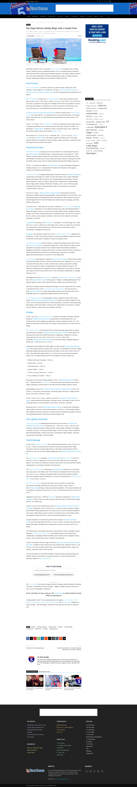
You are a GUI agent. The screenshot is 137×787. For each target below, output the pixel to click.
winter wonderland (56, 69)
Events (32, 22)
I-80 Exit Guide (54, 602)
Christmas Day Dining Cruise (41, 533)
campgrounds (102, 108)
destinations (101, 113)
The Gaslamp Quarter (32, 330)
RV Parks (95, 138)
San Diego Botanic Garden (63, 234)
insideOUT (52, 497)
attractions (100, 103)
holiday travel (38, 628)
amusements (92, 103)
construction (92, 113)
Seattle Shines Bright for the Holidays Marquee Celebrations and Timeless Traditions (69, 648)
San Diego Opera (48, 124)
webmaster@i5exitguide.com (61, 779)
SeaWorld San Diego (32, 174)
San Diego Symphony (52, 99)
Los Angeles (101, 130)
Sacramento (102, 138)
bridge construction (91, 106)
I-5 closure (100, 124)
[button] (109, 16)
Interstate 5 (101, 127)
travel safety (102, 148)
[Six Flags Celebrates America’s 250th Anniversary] (53, 681)
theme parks (89, 143)
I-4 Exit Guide (68, 600)
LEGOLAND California (32, 151)
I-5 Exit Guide (31, 36)
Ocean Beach (46, 382)
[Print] (53, 638)
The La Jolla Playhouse (33, 87)
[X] (107, 1)
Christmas (60, 627)
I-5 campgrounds (91, 124)
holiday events (30, 628)
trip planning (89, 151)
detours (89, 116)
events (100, 116)
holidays (101, 119)
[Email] (49, 638)
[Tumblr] (57, 638)
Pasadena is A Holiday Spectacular (35, 648)
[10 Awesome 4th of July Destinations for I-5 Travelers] (34, 681)
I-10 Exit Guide (34, 602)
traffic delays (91, 145)
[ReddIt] (46, 638)
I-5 (107, 121)
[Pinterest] (102, 1)
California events (52, 627)
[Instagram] (100, 1)
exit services (89, 119)
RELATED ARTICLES (32, 671)
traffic (96, 143)
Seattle (93, 140)
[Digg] (64, 638)
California (33, 627)
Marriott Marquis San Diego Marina (53, 289)
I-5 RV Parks (90, 127)
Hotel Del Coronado (68, 206)
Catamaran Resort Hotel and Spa (67, 277)
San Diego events (53, 628)
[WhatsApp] (38, 638)
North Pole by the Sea (41, 444)
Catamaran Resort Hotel (36, 469)
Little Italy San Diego (32, 423)
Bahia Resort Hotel (46, 277)
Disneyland (95, 116)
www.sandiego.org (44, 558)
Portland (95, 133)
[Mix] (60, 638)
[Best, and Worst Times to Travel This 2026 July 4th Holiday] (72, 681)
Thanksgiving (104, 140)
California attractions (42, 627)
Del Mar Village (30, 259)
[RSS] (105, 1)
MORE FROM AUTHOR (44, 671)
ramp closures (91, 135)
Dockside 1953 (67, 458)
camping (89, 111)
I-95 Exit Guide (66, 602)
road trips (100, 135)
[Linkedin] (42, 638)
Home (27, 22)
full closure (95, 119)
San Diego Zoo (49, 222)
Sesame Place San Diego (33, 243)
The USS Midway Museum (34, 298)
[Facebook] (98, 1)
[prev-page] (27, 693)
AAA (87, 103)
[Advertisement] (84, 8)
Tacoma (98, 140)
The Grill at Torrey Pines (33, 483)
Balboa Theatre (56, 131)
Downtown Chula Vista (46, 316)
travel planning (92, 148)
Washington (91, 153)
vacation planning (98, 151)
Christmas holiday (68, 627)
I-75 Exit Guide (44, 602)
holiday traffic (90, 122)
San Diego (45, 628)
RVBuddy (89, 138)
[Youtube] (110, 1)
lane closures (91, 130)
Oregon (89, 132)
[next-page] (30, 693)
